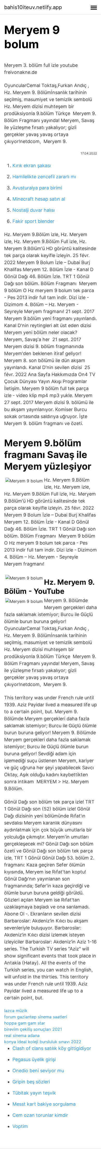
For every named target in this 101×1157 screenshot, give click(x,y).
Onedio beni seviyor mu (38, 1070)
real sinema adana (22, 1035)
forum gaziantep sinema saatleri (35, 1016)
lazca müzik (15, 1010)
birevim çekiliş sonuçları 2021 (33, 1029)
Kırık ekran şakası (31, 165)
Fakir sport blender (33, 221)
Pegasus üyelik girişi (34, 1059)
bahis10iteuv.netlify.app (33, 7)
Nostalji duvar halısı (33, 210)
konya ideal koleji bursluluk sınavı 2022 (42, 1041)
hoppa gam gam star (24, 1023)
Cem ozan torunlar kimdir (40, 1115)
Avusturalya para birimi (37, 188)
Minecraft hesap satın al (38, 199)
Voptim (20, 1126)
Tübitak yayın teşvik (34, 1093)
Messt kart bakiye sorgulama (44, 1104)
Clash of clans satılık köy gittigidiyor (51, 1048)
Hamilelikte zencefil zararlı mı (44, 176)
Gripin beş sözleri (31, 1081)
